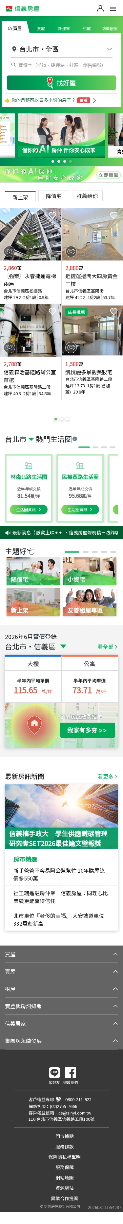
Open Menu (113, 9)
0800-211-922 (78, 1099)
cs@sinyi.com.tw (74, 1113)
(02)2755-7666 (63, 1106)
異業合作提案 (64, 1198)
